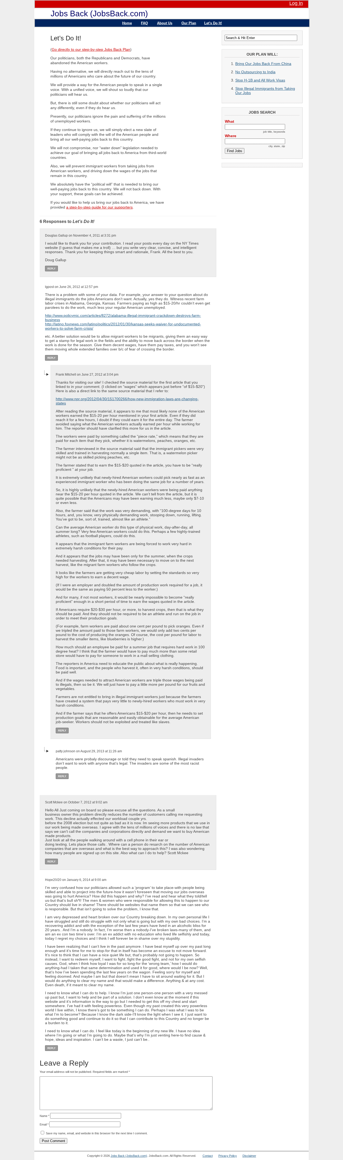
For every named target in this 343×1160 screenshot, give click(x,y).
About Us (164, 23)
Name (44, 1115)
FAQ (144, 23)
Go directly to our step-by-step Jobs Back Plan (91, 49)
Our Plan (188, 23)
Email (44, 1124)
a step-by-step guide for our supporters (99, 207)
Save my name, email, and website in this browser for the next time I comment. (97, 1133)
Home (127, 23)
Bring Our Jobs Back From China (263, 63)
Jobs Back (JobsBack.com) (99, 13)
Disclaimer (249, 1155)
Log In (296, 3)
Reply (51, 268)
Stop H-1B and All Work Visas (260, 80)
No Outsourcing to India (255, 72)
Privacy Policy (227, 1155)
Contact (208, 1155)
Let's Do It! (213, 23)
